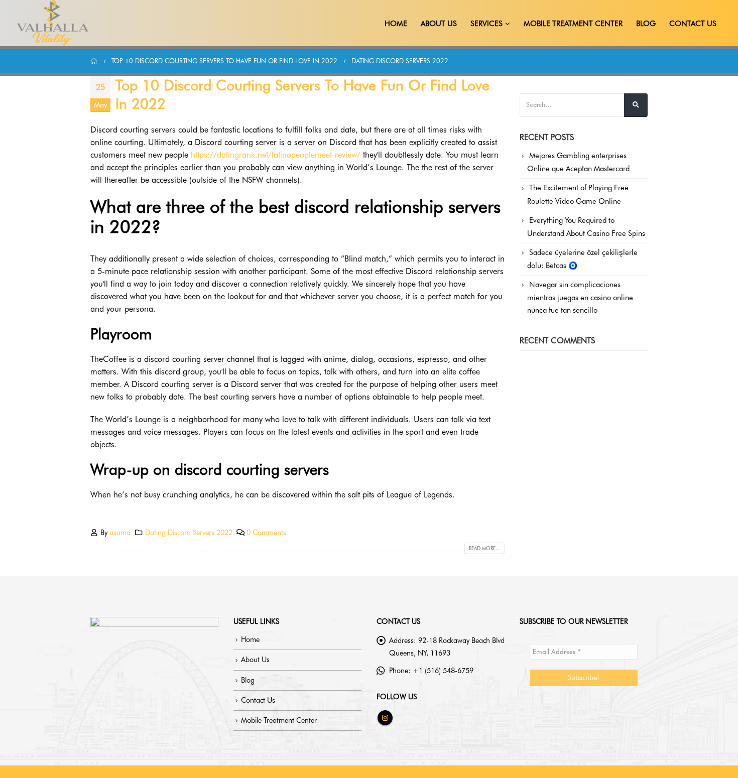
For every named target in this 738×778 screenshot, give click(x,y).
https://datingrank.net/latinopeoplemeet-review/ (275, 155)
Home (396, 23)
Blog (646, 23)
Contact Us (692, 23)
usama (120, 532)
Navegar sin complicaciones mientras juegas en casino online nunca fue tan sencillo (580, 297)
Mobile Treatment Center (573, 23)
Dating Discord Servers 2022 (188, 532)
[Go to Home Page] (93, 61)
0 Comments (266, 532)
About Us (439, 23)
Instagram (385, 717)
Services (486, 23)
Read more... (484, 548)
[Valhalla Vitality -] (52, 23)
